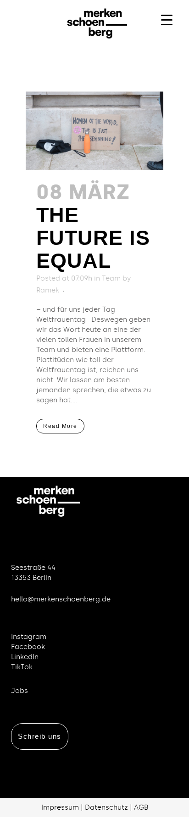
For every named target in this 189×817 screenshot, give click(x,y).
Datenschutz (106, 807)
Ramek (47, 290)
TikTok (22, 667)
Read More (60, 426)
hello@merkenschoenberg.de (61, 599)
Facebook (28, 647)
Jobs (19, 691)
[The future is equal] (94, 131)
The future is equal (93, 237)
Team (111, 278)
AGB (141, 807)
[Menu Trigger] (166, 19)
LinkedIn (25, 657)
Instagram (28, 637)
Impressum (60, 807)
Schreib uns (39, 736)
